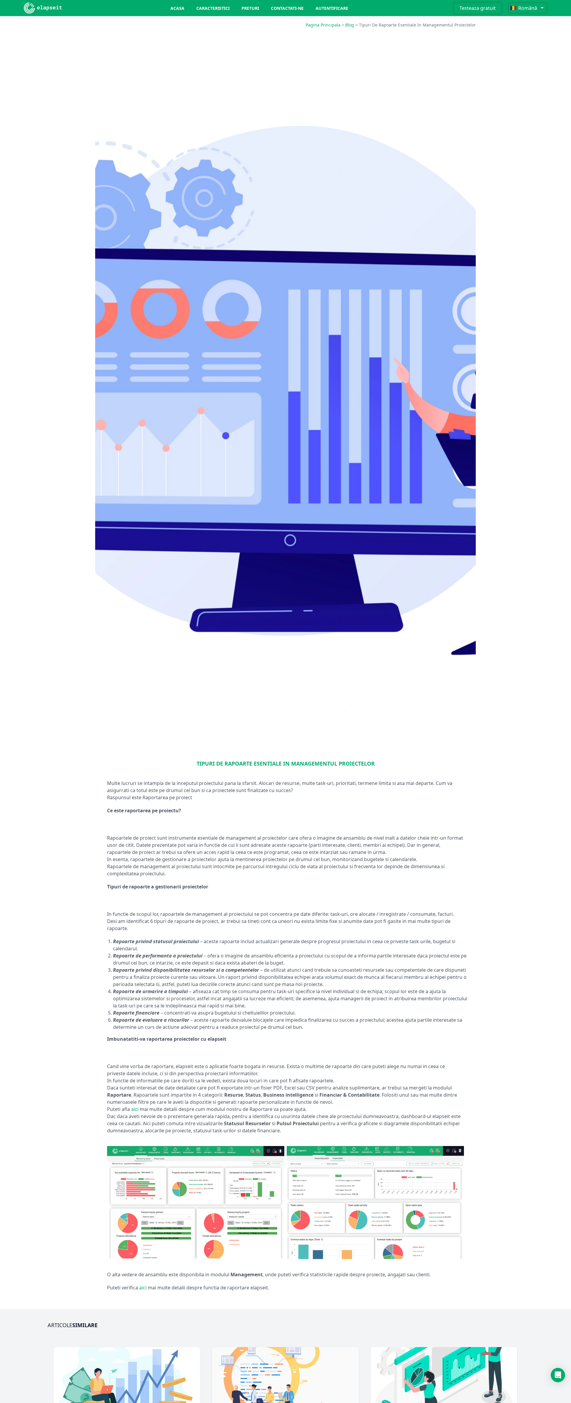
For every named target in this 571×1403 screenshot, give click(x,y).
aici (135, 1109)
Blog (349, 25)
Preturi (250, 8)
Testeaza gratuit (477, 8)
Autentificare (332, 8)
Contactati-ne (287, 8)
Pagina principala (323, 25)
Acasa (177, 8)
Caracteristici (213, 8)
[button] (558, 1375)
